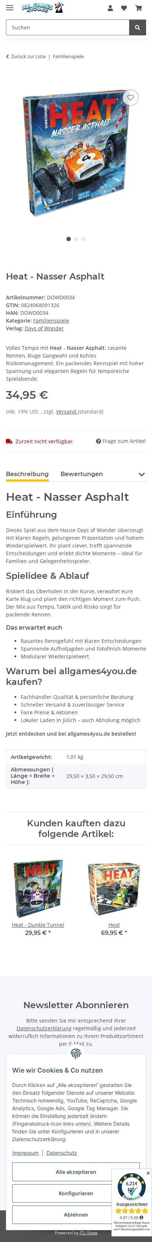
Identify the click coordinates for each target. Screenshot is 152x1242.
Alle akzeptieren (76, 1172)
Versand (67, 411)
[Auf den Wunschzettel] (130, 97)
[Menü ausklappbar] (9, 4)
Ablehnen (76, 1214)
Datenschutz (61, 1153)
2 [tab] (76, 239)
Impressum (25, 1153)
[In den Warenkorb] (12, 79)
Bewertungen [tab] (82, 474)
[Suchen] (137, 27)
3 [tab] (83, 239)
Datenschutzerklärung (44, 1028)
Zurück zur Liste (28, 56)
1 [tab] (68, 239)
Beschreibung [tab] (27, 474)
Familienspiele (51, 320)
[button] (110, 8)
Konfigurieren (76, 1193)
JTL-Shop (88, 1232)
